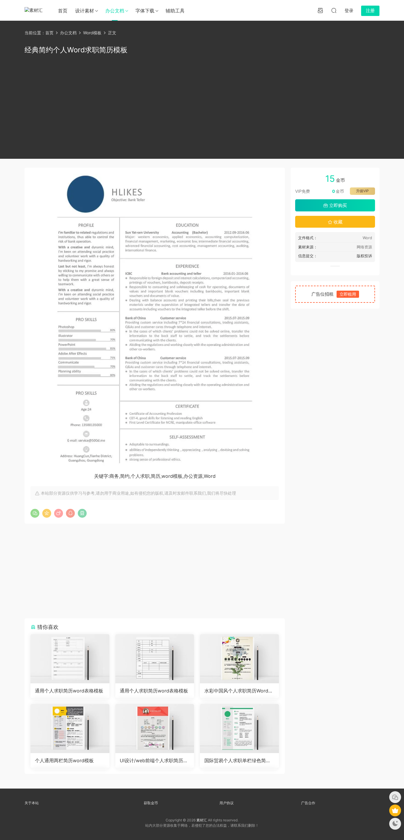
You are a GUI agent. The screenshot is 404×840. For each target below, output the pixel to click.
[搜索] (334, 10)
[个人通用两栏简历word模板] (69, 728)
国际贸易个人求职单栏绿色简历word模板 (237, 760)
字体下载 (144, 11)
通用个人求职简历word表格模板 (69, 691)
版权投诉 (364, 255)
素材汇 (201, 820)
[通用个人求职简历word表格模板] (69, 658)
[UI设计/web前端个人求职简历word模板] (154, 728)
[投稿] (320, 10)
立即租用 (348, 294)
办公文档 (114, 11)
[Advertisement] (202, 105)
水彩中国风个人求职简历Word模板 (238, 691)
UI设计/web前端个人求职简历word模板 (153, 760)
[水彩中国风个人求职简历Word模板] (239, 658)
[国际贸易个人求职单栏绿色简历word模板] (239, 728)
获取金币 (151, 803)
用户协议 (226, 803)
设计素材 (84, 11)
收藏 (337, 222)
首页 (62, 11)
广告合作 (308, 803)
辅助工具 (175, 11)
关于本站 (32, 803)
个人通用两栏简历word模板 (64, 760)
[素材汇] (35, 10)
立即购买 (337, 205)
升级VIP (362, 191)
